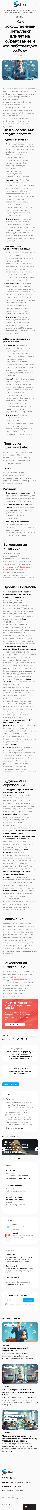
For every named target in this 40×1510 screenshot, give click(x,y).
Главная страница (9, 10)
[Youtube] (3, 1477)
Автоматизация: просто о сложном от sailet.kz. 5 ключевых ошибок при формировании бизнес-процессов (18, 1260)
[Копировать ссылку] (26, 1039)
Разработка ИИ (19, 55)
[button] (3, 4)
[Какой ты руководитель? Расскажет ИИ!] (20, 1071)
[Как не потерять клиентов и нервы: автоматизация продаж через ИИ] (20, 1374)
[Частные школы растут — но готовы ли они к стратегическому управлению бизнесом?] (20, 1420)
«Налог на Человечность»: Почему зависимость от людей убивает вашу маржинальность (16, 1147)
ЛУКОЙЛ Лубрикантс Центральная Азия (14, 1198)
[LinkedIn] (11, 1477)
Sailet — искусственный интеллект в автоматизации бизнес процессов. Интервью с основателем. (18, 1282)
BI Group (9, 1170)
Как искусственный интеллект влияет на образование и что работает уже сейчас (19, 1271)
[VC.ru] (15, 1477)
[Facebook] (7, 1477)
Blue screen (10, 1266)
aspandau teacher (13, 1186)
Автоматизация (11, 1413)
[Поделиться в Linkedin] (22, 1039)
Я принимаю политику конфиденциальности (19, 1304)
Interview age (11, 1277)
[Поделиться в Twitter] (14, 1039)
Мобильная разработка (14, 1416)
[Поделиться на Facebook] (18, 1039)
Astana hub (10, 1255)
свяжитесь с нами (22, 980)
